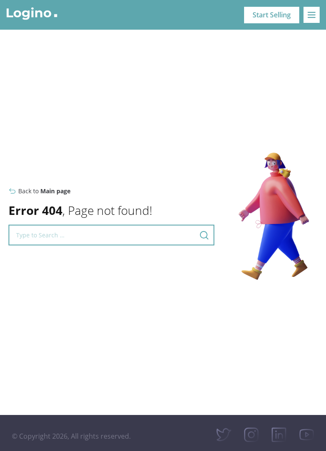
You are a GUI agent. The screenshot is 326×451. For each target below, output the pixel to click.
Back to (44, 191)
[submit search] (204, 235)
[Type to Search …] (100, 235)
